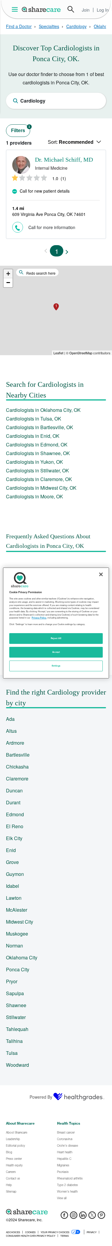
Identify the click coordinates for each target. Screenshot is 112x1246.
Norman (14, 945)
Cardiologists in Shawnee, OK (38, 453)
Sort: (70, 142)
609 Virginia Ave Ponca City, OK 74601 (49, 214)
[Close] (101, 574)
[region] (56, 623)
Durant (13, 802)
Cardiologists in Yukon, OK (34, 461)
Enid (11, 850)
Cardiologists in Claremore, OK (39, 479)
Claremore (17, 778)
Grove (12, 862)
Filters (20, 129)
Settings (56, 665)
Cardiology (76, 26)
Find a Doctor (19, 26)
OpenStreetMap (80, 352)
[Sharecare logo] (56, 1211)
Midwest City (19, 921)
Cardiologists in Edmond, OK (36, 444)
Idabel (12, 885)
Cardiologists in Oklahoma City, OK (43, 409)
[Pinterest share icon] (101, 1216)
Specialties (49, 26)
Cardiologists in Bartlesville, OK (39, 427)
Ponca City (17, 969)
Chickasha (17, 766)
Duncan (14, 790)
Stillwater (16, 1017)
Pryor (11, 981)
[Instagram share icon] (73, 1216)
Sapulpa (15, 993)
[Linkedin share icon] (83, 1216)
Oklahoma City (21, 957)
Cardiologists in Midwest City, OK (41, 487)
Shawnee (16, 1005)
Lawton (14, 897)
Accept (56, 651)
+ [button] (8, 273)
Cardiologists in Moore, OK (34, 496)
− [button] (8, 282)
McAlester (16, 909)
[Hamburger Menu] (16, 9)
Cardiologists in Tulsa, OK (33, 418)
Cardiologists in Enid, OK (32, 435)
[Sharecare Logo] (41, 9)
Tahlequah (17, 1029)
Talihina (14, 1041)
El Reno (14, 826)
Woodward (17, 1064)
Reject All (56, 638)
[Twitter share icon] (92, 1216)
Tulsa (12, 1052)
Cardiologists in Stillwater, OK (37, 470)
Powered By (41, 1097)
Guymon (15, 874)
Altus (11, 730)
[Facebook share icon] (64, 1216)
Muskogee (17, 933)
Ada (10, 718)
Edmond (15, 814)
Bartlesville (18, 754)
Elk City (14, 838)
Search (71, 9)
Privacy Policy (39, 617)
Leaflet (58, 352)
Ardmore (15, 742)
